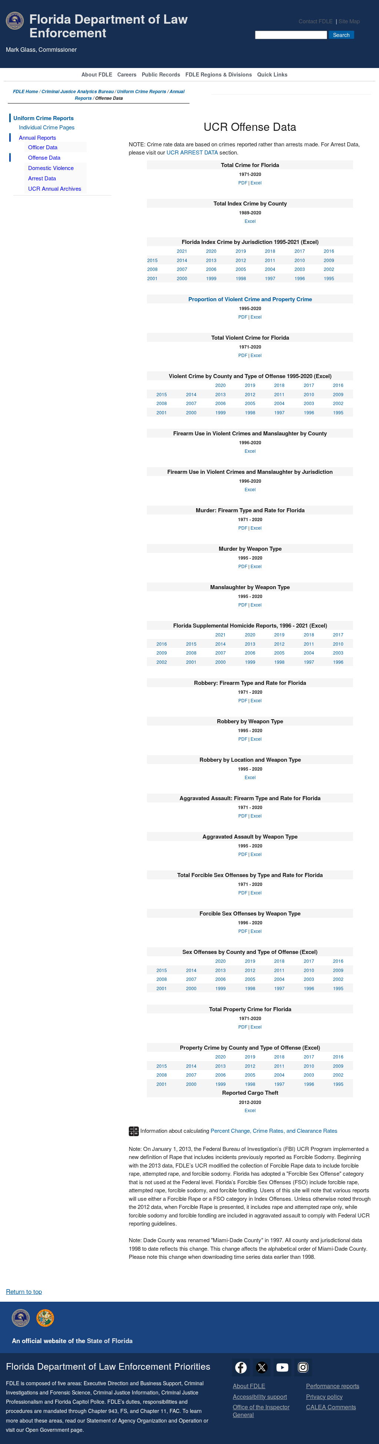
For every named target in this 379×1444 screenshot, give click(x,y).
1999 (211, 278)
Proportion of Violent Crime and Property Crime (250, 299)
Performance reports (332, 1386)
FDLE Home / (27, 91)
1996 (300, 278)
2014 (182, 260)
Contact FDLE (316, 20)
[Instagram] (303, 1367)
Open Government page (54, 1429)
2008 (152, 269)
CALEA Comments (331, 1407)
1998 (241, 278)
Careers (127, 75)
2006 (211, 269)
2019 (241, 251)
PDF (242, 182)
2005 (241, 269)
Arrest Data (42, 178)
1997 (270, 278)
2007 (182, 269)
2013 (211, 260)
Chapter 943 (102, 1410)
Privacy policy (324, 1397)
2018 (270, 251)
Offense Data (44, 157)
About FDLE (96, 75)
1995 (329, 278)
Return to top (24, 1291)
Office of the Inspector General (261, 1411)
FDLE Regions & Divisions (218, 75)
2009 (329, 260)
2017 (300, 251)
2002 (329, 269)
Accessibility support (260, 1397)
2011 (270, 260)
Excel (256, 182)
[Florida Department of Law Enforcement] (22, 1318)
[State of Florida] (47, 1318)
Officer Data (42, 147)
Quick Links (272, 75)
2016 (329, 251)
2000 (182, 278)
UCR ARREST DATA (192, 152)
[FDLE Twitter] (262, 1367)
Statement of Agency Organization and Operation (144, 1420)
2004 (270, 269)
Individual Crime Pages (47, 127)
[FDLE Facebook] (241, 1367)
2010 (300, 260)
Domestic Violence (51, 167)
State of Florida (110, 1340)
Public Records (161, 75)
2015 (152, 260)
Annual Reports (37, 137)
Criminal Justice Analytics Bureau (77, 91)
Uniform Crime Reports (141, 91)
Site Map (349, 20)
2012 (241, 260)
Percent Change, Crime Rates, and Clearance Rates (274, 1130)
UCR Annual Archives (54, 188)
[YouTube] (282, 1367)
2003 (300, 269)
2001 (152, 278)
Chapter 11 (153, 1410)
